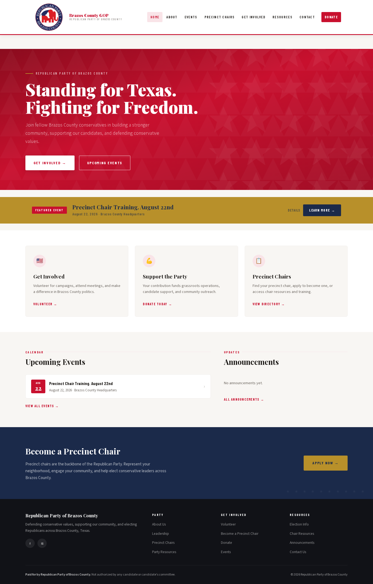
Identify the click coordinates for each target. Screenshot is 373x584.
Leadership (160, 533)
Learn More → (322, 210)
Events (191, 17)
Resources (282, 17)
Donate (331, 17)
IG (42, 543)
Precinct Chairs (220, 17)
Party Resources (164, 551)
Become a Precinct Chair (239, 533)
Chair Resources (302, 533)
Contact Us (298, 551)
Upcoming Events (104, 162)
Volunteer (228, 524)
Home (154, 17)
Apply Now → (325, 462)
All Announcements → (244, 399)
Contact (307, 17)
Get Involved (253, 17)
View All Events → (42, 406)
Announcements (302, 542)
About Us (159, 524)
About (171, 17)
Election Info (299, 524)
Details (294, 210)
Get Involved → (50, 162)
